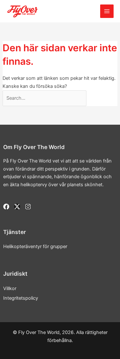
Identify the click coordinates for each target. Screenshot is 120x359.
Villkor (9, 288)
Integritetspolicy (20, 298)
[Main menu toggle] (107, 11)
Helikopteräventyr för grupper (35, 246)
